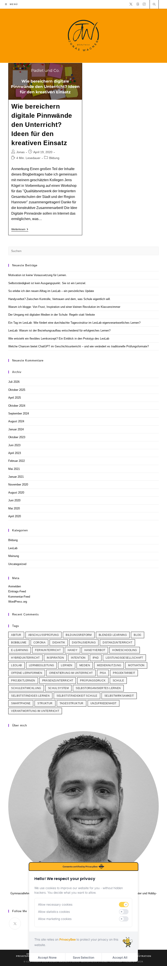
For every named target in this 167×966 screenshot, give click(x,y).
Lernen (66, 665)
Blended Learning (113, 634)
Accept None (47, 957)
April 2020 (14, 516)
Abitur (16, 634)
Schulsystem (58, 688)
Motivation (136, 665)
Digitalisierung (84, 642)
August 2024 (16, 421)
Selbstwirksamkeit (119, 695)
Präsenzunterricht (57, 680)
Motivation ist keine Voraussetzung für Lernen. (37, 275)
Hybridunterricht (25, 657)
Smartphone (20, 703)
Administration (140, 956)
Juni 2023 (14, 445)
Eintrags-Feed (17, 591)
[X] (130, 4)
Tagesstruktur (72, 703)
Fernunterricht (48, 650)
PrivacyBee (67, 939)
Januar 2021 (16, 476)
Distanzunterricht (117, 642)
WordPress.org (17, 601)
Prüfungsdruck (92, 680)
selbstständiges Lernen (30, 695)
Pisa (103, 672)
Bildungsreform (79, 634)
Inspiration (55, 657)
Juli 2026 (14, 381)
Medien (84, 665)
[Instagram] (144, 4)
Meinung (13, 556)
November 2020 (18, 484)
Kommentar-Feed (19, 596)
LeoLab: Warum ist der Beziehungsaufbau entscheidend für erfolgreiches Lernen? (59, 330)
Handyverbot (94, 650)
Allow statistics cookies (54, 911)
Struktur (44, 703)
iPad (96, 657)
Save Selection (83, 957)
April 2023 (14, 453)
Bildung (54, 158)
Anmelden (14, 586)
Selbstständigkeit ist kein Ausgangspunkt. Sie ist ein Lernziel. (47, 283)
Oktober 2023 (16, 437)
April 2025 (14, 397)
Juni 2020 (14, 500)
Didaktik (58, 642)
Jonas (20, 152)
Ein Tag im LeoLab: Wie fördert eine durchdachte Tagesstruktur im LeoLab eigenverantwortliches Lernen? (74, 322)
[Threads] (137, 4)
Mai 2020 (14, 508)
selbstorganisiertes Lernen (98, 688)
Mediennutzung (109, 665)
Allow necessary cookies (55, 904)
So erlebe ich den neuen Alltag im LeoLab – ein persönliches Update (51, 291)
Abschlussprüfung (43, 634)
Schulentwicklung (26, 688)
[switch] (124, 904)
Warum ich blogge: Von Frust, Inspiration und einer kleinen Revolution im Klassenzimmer (64, 306)
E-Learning (19, 650)
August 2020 (16, 492)
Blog (137, 634)
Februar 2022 (16, 460)
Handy (72, 650)
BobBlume (18, 642)
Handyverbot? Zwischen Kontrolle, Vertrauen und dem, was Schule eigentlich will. (59, 299)
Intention (78, 657)
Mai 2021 (14, 469)
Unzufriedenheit (103, 703)
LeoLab (12, 548)
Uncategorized (17, 564)
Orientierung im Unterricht (71, 672)
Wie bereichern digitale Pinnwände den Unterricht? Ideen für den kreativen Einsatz (41, 124)
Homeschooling (124, 650)
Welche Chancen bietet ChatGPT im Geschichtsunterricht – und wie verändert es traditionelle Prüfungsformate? (78, 346)
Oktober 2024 (16, 405)
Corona (39, 642)
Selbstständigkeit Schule (77, 695)
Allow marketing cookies (55, 919)
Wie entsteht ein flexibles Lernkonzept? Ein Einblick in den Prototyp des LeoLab (58, 338)
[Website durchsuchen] (154, 4)
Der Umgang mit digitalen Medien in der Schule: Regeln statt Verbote (51, 314)
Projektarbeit (124, 672)
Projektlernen (23, 680)
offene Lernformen (26, 672)
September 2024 (18, 413)
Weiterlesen (19, 230)
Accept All (119, 957)
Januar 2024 (16, 429)
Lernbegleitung (41, 665)
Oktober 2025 (16, 389)
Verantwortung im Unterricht (35, 710)
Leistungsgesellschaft (124, 657)
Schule (118, 680)
